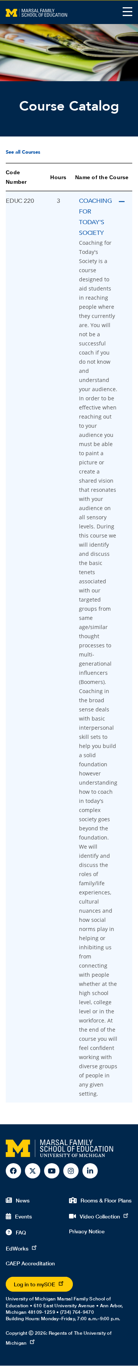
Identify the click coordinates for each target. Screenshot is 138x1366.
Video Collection (100, 1216)
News (23, 1200)
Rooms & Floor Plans (105, 1200)
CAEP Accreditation (30, 1263)
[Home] (36, 12)
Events (23, 1216)
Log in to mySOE (34, 1284)
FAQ (21, 1232)
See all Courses (23, 152)
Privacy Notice (87, 1231)
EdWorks (17, 1248)
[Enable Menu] (127, 11)
